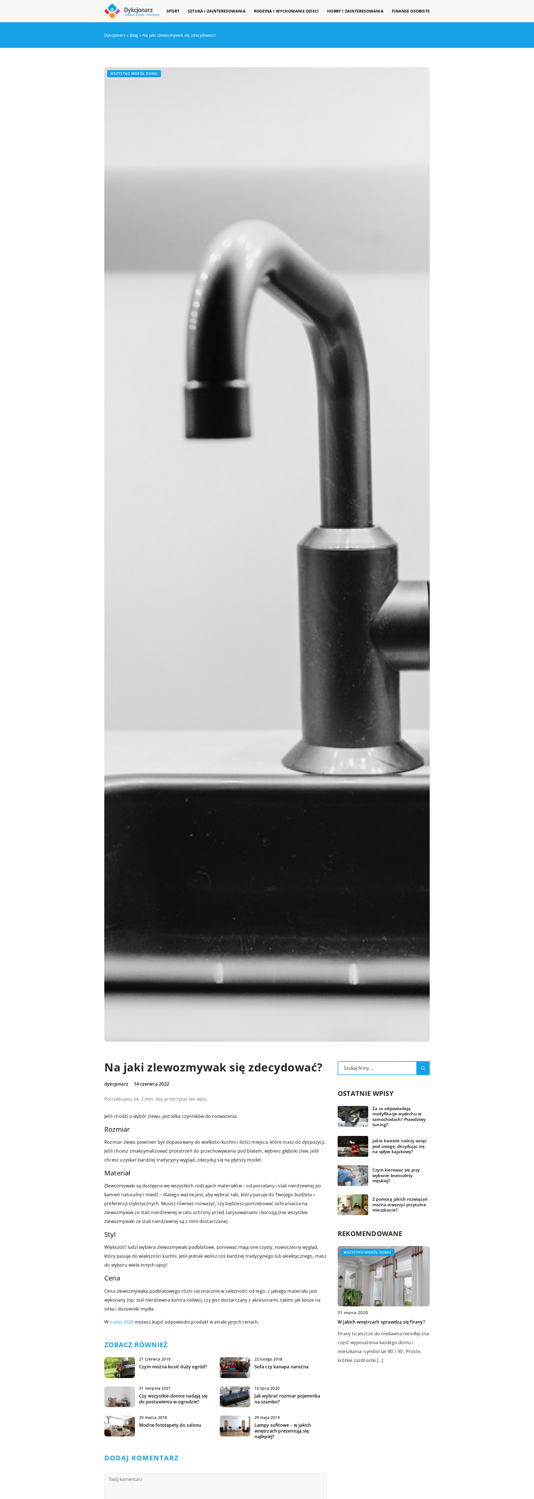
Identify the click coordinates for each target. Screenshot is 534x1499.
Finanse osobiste (411, 11)
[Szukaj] (423, 1068)
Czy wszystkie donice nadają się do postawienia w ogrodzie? (173, 1399)
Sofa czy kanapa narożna (281, 1367)
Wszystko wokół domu (134, 73)
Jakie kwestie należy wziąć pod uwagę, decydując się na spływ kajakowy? (399, 1146)
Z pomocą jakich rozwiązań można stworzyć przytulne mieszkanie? (400, 1205)
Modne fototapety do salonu (170, 1425)
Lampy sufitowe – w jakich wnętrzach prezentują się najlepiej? (282, 1431)
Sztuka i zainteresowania (217, 11)
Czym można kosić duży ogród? (173, 1367)
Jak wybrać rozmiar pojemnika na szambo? (287, 1399)
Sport (173, 11)
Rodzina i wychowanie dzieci (286, 11)
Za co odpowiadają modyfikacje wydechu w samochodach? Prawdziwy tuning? (399, 1117)
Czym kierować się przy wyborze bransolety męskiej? (396, 1175)
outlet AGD (121, 1322)
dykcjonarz (116, 1084)
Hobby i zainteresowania (355, 11)
